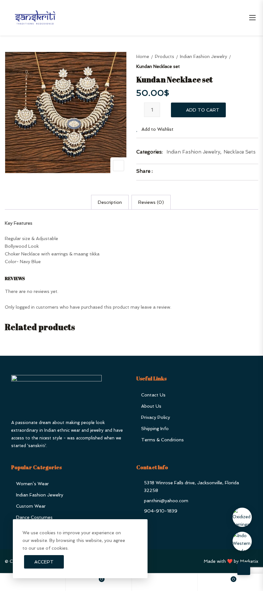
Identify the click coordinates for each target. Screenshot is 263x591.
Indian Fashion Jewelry (203, 56)
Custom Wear (31, 506)
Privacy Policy (155, 417)
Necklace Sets (240, 152)
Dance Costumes (34, 517)
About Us (151, 406)
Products (164, 56)
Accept (44, 561)
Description (110, 202)
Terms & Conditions (162, 439)
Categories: (149, 152)
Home (142, 56)
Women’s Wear (32, 483)
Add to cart (202, 109)
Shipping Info (155, 428)
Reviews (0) (151, 202)
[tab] (110, 202)
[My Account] (164, 582)
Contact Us (153, 394)
